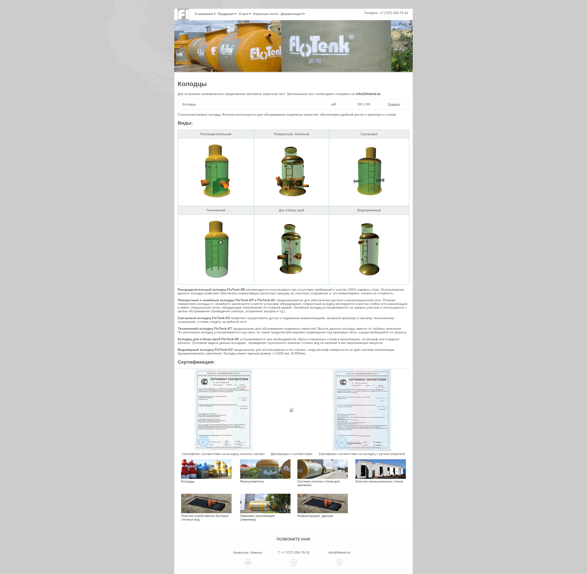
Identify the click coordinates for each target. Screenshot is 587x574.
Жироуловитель (252, 481)
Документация (291, 14)
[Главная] (183, 14)
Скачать (394, 104)
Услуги (243, 14)
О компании (204, 14)
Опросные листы (265, 14)
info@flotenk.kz (368, 94)
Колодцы (187, 481)
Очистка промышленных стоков (379, 481)
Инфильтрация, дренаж (315, 516)
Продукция (226, 14)
